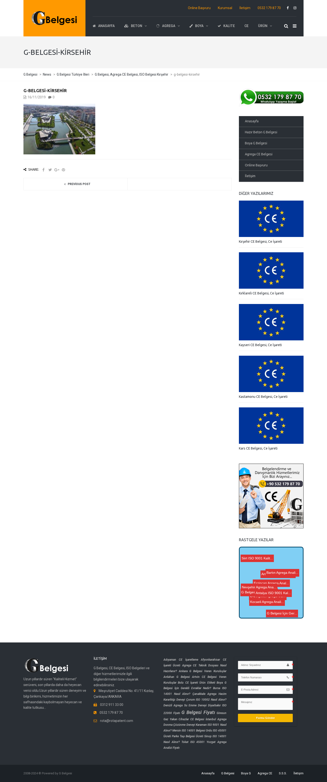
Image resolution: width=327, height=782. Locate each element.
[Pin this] (63, 170)
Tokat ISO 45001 (193, 742)
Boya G (246, 773)
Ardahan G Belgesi (177, 677)
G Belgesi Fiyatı (198, 712)
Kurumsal (225, 8)
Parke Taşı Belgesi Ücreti (187, 736)
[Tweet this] (50, 170)
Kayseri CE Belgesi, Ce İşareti (260, 345)
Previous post (79, 184)
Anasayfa (252, 121)
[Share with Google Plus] (56, 170)
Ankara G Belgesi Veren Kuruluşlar (202, 671)
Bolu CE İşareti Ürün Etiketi (196, 682)
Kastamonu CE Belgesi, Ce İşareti (263, 397)
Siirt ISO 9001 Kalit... (269, 583)
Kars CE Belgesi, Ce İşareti (258, 448)
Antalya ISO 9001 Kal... (273, 587)
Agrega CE (265, 773)
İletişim (244, 8)
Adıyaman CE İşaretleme (181, 659)
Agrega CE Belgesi (258, 154)
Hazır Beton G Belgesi (261, 132)
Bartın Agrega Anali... (284, 571)
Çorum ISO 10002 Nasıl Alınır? (206, 699)
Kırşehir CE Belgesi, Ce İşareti (260, 241)
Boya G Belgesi (256, 143)
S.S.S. (283, 773)
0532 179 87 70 (269, 8)
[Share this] (43, 170)
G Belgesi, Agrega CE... (261, 602)
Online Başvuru (199, 8)
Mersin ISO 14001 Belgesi (188, 730)
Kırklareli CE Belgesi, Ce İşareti (261, 293)
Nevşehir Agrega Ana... (260, 597)
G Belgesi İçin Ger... (282, 610)
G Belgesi (227, 773)
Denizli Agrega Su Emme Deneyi (185, 705)
